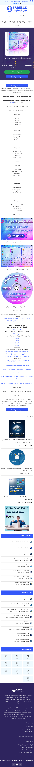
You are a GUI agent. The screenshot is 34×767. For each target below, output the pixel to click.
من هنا (12, 102)
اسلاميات (6, 673)
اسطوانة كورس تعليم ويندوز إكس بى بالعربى (17, 360)
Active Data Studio (25, 565)
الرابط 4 (17, 345)
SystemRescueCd (25, 622)
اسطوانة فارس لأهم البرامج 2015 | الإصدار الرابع (17, 356)
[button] (29, 21)
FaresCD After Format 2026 (22, 634)
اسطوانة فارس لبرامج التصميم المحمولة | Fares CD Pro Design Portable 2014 (17, 370)
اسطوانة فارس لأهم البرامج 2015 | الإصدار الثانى (17, 58)
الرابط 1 (17, 338)
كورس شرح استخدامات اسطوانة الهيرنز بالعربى (17, 365)
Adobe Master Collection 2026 (22, 553)
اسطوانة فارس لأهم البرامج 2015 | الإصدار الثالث (17, 354)
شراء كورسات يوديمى (15, 1)
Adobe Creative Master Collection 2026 (20, 559)
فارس (28, 658)
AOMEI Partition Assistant (23, 598)
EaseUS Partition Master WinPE (21, 616)
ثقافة (17, 666)
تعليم (6, 666)
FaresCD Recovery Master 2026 (21, 577)
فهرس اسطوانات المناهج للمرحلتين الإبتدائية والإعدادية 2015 (17, 383)
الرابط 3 (17, 343)
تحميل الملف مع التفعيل (17, 77)
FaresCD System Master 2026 (22, 583)
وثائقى (17, 658)
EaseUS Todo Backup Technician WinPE (20, 604)
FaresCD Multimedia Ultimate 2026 (21, 571)
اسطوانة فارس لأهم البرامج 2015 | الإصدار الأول (17, 351)
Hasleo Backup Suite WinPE (22, 640)
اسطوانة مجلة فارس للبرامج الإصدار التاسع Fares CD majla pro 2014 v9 (17, 377)
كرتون (6, 658)
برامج (17, 673)
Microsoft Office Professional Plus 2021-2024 (18, 610)
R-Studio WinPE (25, 628)
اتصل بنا (6, 1)
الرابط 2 (17, 340)
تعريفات (28, 673)
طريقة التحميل (25, 1)
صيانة (28, 666)
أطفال (28, 680)
